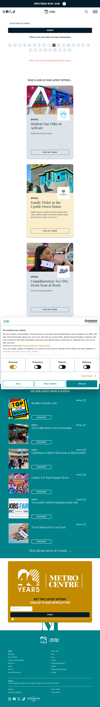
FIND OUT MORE (50, 152)
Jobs (52, 654)
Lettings (53, 672)
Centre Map (55, 651)
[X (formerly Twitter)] (10, 11)
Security (53, 666)
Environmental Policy (58, 663)
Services (10, 669)
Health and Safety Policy (59, 669)
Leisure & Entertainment (16, 660)
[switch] (37, 367)
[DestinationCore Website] (33, 699)
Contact (53, 660)
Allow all (81, 384)
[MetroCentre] (50, 11)
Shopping (11, 654)
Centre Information (14, 672)
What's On (11, 663)
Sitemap (10, 689)
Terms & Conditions (14, 692)
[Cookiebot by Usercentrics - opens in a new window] (86, 321)
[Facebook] (7, 11)
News (52, 657)
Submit (50, 615)
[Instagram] (3, 11)
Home (10, 651)
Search (50, 30)
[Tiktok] (13, 11)
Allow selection (50, 384)
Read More (41, 417)
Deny (18, 384)
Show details (86, 376)
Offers (10, 666)
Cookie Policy (44, 346)
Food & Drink (12, 657)
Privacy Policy (28, 346)
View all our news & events (48, 551)
